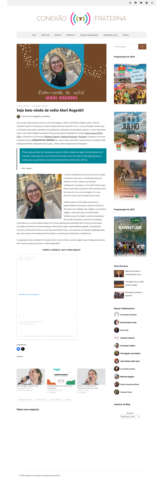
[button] (130, 84)
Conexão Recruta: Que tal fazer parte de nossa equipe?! (60, 387)
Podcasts (82, 136)
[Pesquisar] (142, 46)
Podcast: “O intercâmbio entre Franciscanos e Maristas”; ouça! (87, 387)
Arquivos (130, 413)
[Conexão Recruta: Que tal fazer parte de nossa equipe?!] (61, 377)
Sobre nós (45, 35)
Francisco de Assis (55, 400)
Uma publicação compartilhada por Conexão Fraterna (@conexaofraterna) (47, 336)
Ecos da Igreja (36, 106)
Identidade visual (110, 35)
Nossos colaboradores (89, 35)
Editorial (58, 35)
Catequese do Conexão (25, 400)
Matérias (70, 35)
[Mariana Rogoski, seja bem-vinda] (31, 377)
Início (34, 35)
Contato (125, 35)
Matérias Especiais (69, 136)
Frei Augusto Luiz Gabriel (40, 116)
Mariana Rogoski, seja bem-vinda (27, 386)
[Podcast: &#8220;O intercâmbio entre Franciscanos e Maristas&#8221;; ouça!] (91, 377)
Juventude (68, 400)
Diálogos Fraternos (52, 136)
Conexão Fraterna (41, 400)
